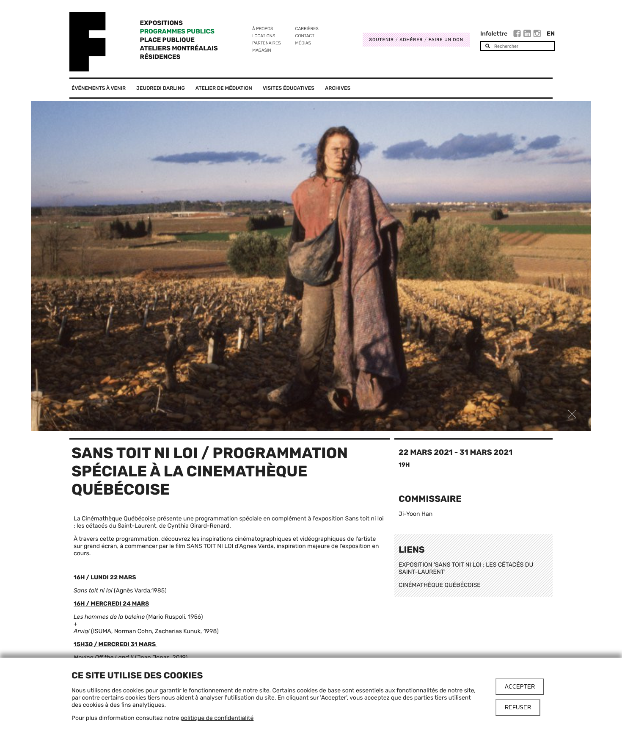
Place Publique (167, 40)
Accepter (520, 686)
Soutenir (381, 39)
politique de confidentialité (217, 718)
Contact (304, 36)
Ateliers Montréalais (179, 48)
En (551, 33)
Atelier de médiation (223, 88)
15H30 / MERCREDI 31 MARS (115, 644)
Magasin (261, 50)
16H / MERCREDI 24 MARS (111, 603)
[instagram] (537, 35)
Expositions (161, 23)
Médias (303, 43)
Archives (337, 88)
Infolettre (493, 33)
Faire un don (446, 39)
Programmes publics (177, 31)
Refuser (518, 707)
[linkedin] (528, 35)
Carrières (307, 28)
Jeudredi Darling (160, 88)
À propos (262, 28)
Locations (263, 36)
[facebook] (518, 35)
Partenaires (266, 43)
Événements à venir (99, 88)
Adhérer (411, 39)
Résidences (160, 57)
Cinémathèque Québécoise (119, 518)
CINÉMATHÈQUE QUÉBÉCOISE (440, 585)
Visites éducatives (288, 88)
